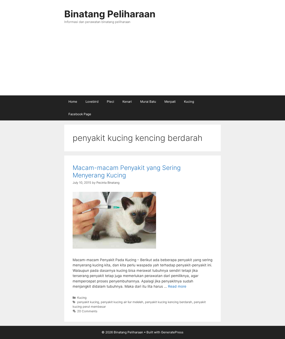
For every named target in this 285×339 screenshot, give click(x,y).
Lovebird (92, 102)
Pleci (110, 102)
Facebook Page (79, 114)
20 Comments (87, 311)
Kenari (127, 102)
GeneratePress (172, 332)
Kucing (189, 102)
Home (72, 102)
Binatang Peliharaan (109, 14)
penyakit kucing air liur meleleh (122, 302)
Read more (177, 286)
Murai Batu (148, 102)
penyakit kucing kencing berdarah (168, 302)
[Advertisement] (142, 64)
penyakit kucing (88, 302)
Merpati (170, 102)
